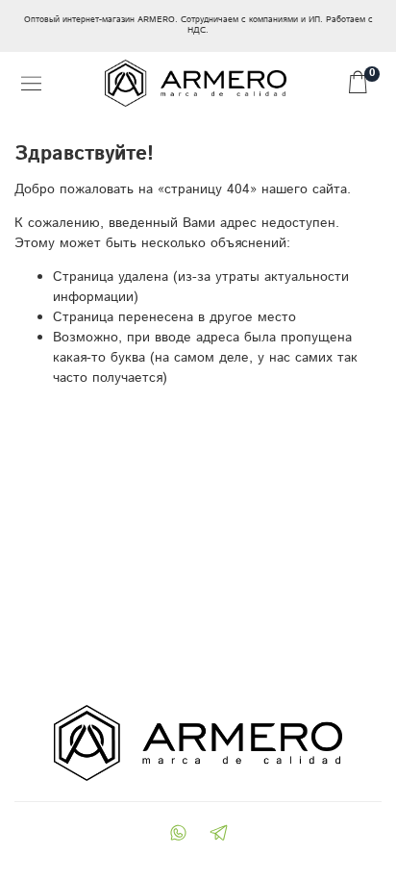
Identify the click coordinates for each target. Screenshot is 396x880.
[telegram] (218, 835)
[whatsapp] (178, 835)
